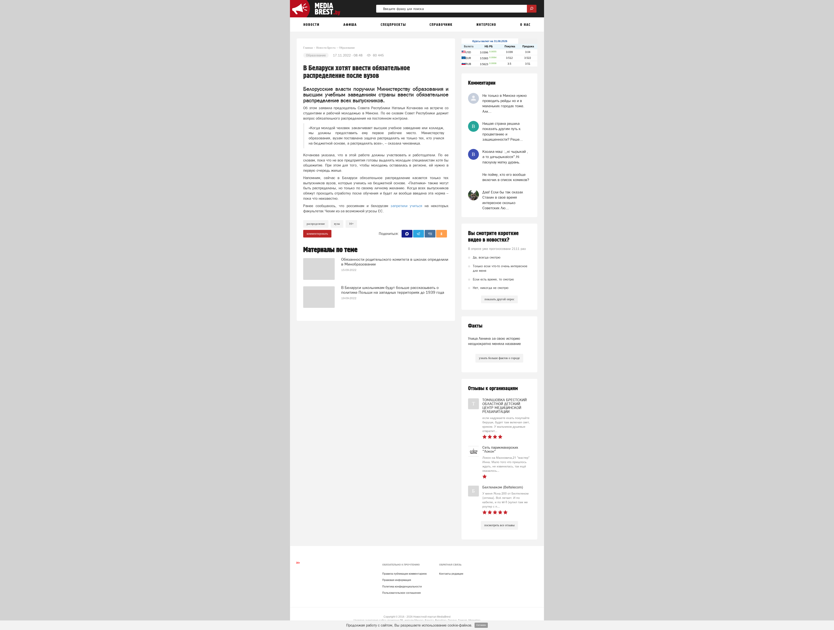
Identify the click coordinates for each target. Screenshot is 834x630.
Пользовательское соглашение (401, 592)
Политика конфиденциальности (402, 586)
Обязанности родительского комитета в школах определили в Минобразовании (394, 261)
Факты (475, 326)
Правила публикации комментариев (404, 573)
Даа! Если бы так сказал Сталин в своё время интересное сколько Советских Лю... (502, 200)
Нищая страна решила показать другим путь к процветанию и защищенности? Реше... (502, 131)
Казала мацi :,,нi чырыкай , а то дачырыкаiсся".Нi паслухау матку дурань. (505, 156)
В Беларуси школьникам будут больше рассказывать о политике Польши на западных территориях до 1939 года (392, 290)
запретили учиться (408, 206)
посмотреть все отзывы (499, 525)
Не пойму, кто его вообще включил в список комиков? (505, 177)
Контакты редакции (451, 573)
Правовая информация (396, 580)
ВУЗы (337, 223)
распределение (316, 223)
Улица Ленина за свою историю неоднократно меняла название (494, 341)
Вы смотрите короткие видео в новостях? (493, 236)
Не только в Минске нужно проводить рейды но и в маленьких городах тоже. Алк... (504, 103)
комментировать (317, 233)
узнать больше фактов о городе (499, 358)
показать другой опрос (499, 299)
